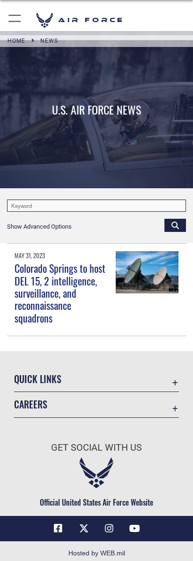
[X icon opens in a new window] (84, 529)
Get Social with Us (96, 447)
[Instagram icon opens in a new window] (109, 529)
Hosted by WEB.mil (96, 553)
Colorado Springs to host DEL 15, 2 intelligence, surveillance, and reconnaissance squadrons (60, 293)
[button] (15, 20)
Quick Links (37, 379)
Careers (30, 404)
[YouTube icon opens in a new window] (135, 529)
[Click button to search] (175, 225)
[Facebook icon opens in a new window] (58, 529)
